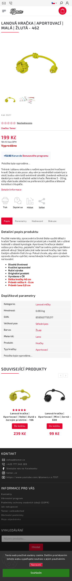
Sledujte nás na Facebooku (21, 468)
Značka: (8, 128)
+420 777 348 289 (16, 464)
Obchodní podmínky (12, 515)
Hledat (36, 547)
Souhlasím (36, 573)
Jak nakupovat (9, 506)
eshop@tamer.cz (15, 459)
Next (66, 375)
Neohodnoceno (24, 123)
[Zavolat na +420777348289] (11, 3)
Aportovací (42, 349)
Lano (38, 336)
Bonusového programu (35, 155)
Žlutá (38, 330)
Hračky (39, 343)
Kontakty (6, 494)
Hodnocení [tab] (37, 221)
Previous (61, 375)
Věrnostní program (12, 498)
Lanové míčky (43, 304)
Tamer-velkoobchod (12, 510)
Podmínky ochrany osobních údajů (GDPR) (25, 502)
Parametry (21, 221)
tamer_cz (11, 472)
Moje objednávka (11, 519)
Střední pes (42, 323)
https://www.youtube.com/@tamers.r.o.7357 (32, 477)
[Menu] (4, 10)
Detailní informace (11, 189)
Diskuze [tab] (52, 221)
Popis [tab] (7, 221)
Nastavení (36, 565)
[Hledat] (61, 3)
